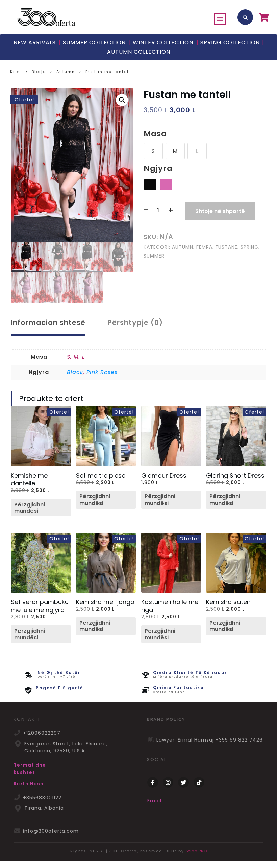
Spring (249, 247)
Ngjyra (158, 168)
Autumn (182, 247)
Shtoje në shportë (220, 211)
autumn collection (138, 52)
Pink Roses (102, 372)
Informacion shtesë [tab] (48, 322)
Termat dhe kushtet (30, 769)
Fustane (226, 247)
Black (75, 372)
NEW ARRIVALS (35, 42)
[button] (122, 100)
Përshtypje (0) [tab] (135, 322)
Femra (204, 247)
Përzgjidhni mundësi (29, 508)
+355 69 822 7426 (239, 739)
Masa (155, 133)
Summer (154, 255)
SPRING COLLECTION (230, 42)
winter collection (161, 42)
